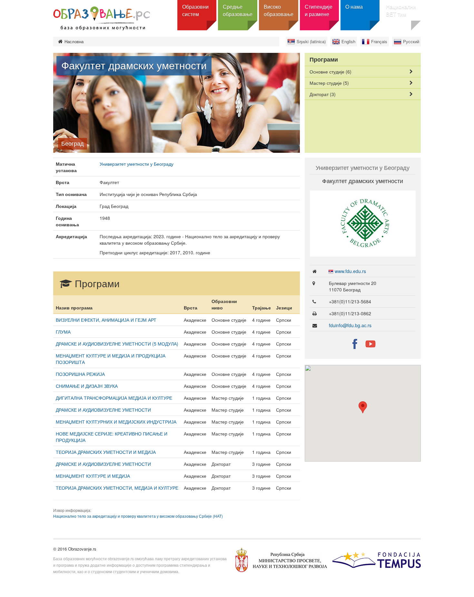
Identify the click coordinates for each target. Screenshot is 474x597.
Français (379, 41)
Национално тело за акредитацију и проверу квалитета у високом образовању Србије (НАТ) (138, 516)
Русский (411, 41)
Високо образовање (278, 10)
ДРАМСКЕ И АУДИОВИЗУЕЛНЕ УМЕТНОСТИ (103, 409)
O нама (354, 6)
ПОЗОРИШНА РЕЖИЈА (80, 374)
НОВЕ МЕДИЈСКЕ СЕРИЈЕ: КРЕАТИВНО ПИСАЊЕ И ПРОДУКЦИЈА (111, 436)
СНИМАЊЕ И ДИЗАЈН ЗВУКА (87, 386)
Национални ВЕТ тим (401, 10)
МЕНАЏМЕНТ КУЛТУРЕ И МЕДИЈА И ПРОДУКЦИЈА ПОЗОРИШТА (110, 358)
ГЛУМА (63, 331)
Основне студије (330, 71)
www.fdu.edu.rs (350, 271)
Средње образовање (237, 10)
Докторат (323, 94)
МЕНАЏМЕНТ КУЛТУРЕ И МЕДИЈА (93, 476)
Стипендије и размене (318, 10)
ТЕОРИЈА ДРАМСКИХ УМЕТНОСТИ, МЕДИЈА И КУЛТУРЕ (117, 487)
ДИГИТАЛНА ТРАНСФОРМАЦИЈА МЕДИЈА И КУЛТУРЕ (114, 398)
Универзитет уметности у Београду (136, 164)
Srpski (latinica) (311, 41)
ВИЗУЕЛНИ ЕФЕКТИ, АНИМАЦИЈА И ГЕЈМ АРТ (106, 320)
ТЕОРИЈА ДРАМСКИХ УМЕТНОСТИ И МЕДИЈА (106, 452)
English (348, 41)
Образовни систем (195, 10)
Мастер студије (329, 83)
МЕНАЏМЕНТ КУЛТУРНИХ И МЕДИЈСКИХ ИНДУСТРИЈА (116, 421)
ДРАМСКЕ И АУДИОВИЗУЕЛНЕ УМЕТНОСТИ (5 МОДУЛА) (117, 343)
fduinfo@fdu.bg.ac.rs (350, 325)
